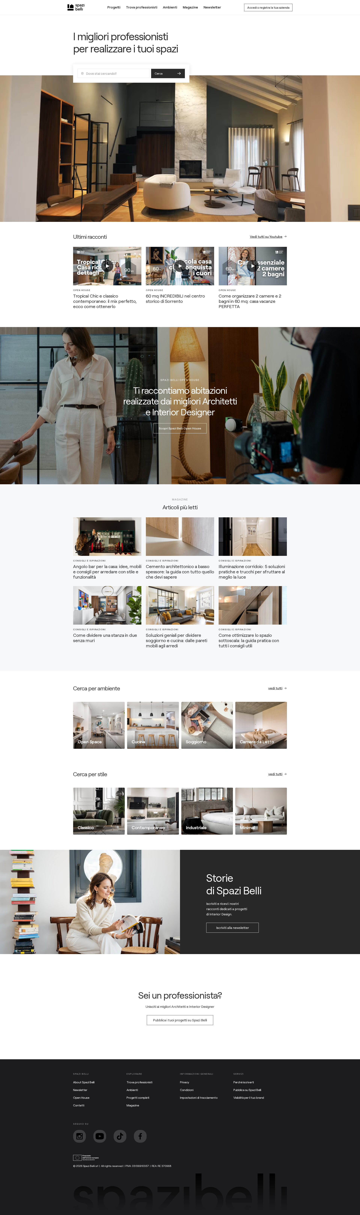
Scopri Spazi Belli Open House (180, 428)
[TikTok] (120, 1136)
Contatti (78, 1105)
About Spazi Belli (83, 1082)
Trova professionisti (141, 7)
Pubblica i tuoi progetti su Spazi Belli (180, 1020)
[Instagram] (79, 1136)
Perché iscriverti (243, 1082)
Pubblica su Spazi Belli (247, 1090)
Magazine (190, 7)
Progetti (113, 7)
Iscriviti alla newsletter (232, 928)
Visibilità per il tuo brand (248, 1097)
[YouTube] (99, 1136)
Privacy (184, 1082)
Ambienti (170, 7)
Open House (81, 1097)
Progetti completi (138, 1097)
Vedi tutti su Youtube (266, 236)
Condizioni (186, 1090)
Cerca (159, 73)
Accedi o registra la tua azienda (268, 7)
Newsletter (212, 7)
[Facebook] (140, 1136)
